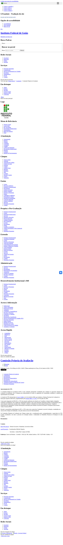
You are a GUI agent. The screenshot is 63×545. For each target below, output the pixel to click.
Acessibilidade (7, 23)
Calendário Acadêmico (9, 195)
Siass (5, 298)
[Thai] (15, 17)
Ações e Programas (8, 307)
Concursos (6, 94)
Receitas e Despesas (8, 274)
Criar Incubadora (8, 247)
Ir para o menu (8, 7)
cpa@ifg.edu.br (4, 429)
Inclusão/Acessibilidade (9, 198)
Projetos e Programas (9, 192)
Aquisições (6, 272)
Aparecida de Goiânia (9, 162)
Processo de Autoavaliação (10, 378)
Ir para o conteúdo (8, 6)
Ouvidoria (6, 72)
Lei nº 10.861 (20, 397)
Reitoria (6, 140)
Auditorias (6, 310)
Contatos (6, 151)
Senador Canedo (8, 175)
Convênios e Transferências (10, 311)
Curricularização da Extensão (11, 244)
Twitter (5, 527)
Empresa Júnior (7, 248)
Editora (6, 345)
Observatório (7, 347)
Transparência (7, 74)
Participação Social (8, 308)
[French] (6, 17)
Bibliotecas (7, 334)
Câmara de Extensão (9, 254)
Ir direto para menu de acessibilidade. (10, 1)
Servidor (6, 90)
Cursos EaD (7, 126)
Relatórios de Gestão (9, 324)
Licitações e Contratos (9, 314)
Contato (6, 77)
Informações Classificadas (10, 317)
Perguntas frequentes (9, 68)
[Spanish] (12, 17)
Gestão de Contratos (9, 273)
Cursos (5, 184)
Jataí (5, 172)
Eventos (6, 222)
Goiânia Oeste (7, 168)
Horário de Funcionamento (10, 153)
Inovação (6, 341)
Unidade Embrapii (8, 220)
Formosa (6, 165)
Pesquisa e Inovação (9, 217)
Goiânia (6, 166)
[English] (4, 17)
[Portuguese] (2, 17)
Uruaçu (5, 176)
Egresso (6, 89)
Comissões (18, 81)
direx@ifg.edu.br (5, 426)
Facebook (6, 525)
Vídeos (6, 352)
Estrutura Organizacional (10, 187)
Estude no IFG (7, 93)
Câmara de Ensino (8, 190)
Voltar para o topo (5, 443)
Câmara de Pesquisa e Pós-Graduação (13, 228)
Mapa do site (7, 26)
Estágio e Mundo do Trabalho (11, 246)
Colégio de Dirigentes (9, 147)
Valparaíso (6, 177)
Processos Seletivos (8, 185)
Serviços (6, 202)
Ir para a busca (8, 9)
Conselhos (6, 143)
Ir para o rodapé (8, 10)
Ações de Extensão (8, 243)
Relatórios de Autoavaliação (10, 381)
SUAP (5, 75)
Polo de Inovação (8, 218)
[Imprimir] (6, 364)
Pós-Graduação (7, 221)
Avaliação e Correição (9, 326)
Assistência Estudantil (9, 239)
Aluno (5, 87)
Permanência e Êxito (9, 197)
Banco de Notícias (8, 131)
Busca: (3, 50)
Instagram (6, 526)
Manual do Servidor (8, 296)
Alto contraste (7, 25)
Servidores (6, 315)
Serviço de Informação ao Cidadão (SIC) (14, 318)
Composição (7, 375)
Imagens (6, 351)
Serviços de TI (8, 340)
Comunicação (7, 70)
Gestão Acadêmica (8, 201)
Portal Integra (7, 343)
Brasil (5, 3)
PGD (5, 132)
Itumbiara (6, 171)
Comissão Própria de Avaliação (17, 360)
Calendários (7, 333)
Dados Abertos (7, 321)
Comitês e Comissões (9, 227)
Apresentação (7, 139)
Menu (2, 97)
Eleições (6, 150)
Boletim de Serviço (8, 322)
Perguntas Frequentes (9, 203)
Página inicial (11, 81)
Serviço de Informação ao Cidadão (12, 71)
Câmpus (6, 142)
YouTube (6, 529)
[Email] (6, 365)
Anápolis (6, 161)
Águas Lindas (7, 159)
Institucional (7, 306)
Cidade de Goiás (8, 164)
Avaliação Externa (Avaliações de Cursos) (14, 382)
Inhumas (6, 169)
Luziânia (6, 173)
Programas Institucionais (10, 214)
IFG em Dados (7, 127)
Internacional (7, 337)
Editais (5, 194)
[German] (8, 17)
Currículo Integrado (8, 199)
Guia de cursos (7, 91)
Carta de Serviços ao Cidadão (11, 325)
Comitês (6, 146)
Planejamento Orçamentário (10, 270)
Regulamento (7, 377)
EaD (5, 336)
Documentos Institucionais (10, 128)
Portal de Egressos (8, 250)
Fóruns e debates (8, 191)
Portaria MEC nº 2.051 (31, 398)
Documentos (7, 188)
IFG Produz (7, 344)
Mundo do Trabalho (9, 348)
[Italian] (10, 17)
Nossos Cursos (7, 124)
